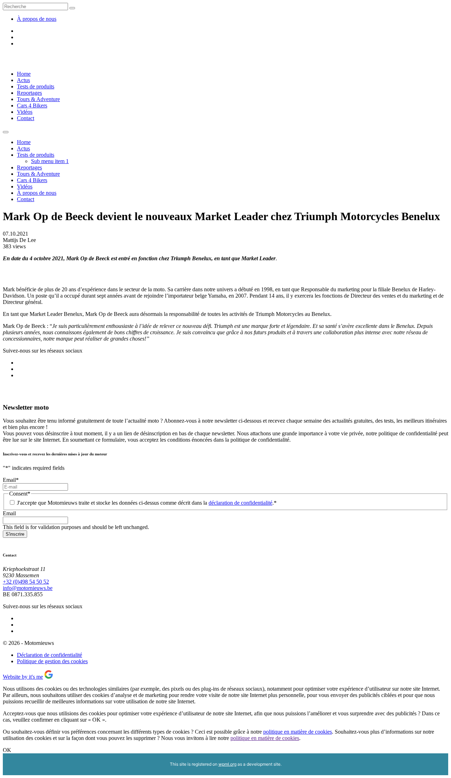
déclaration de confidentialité (240, 503)
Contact (25, 118)
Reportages (29, 93)
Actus (23, 80)
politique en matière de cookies (297, 732)
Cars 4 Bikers (32, 105)
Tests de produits (35, 86)
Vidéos (24, 112)
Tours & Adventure (38, 99)
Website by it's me (23, 677)
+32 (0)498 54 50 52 (26, 582)
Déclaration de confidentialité (49, 655)
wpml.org (227, 764)
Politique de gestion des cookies (52, 661)
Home (24, 74)
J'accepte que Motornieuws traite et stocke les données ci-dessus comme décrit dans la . (147, 503)
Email (11, 480)
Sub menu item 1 (50, 161)
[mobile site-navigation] (5, 132)
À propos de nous (36, 19)
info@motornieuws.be (27, 588)
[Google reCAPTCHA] (48, 677)
